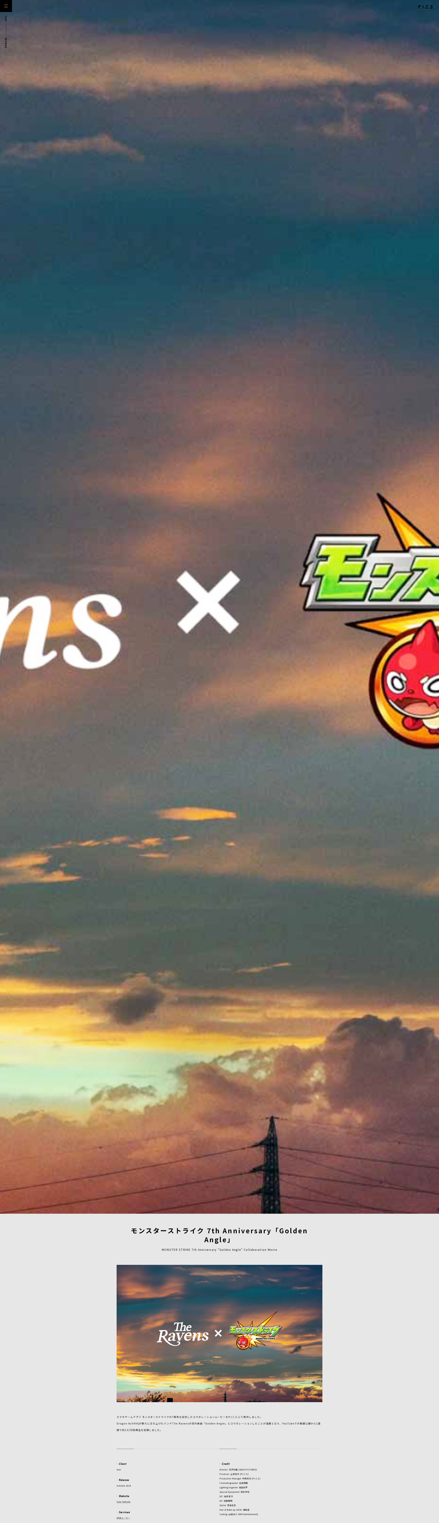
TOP (6, 18)
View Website (123, 1506)
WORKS (6, 43)
